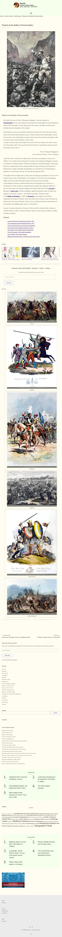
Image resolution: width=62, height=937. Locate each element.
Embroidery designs (31, 817)
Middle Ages (17, 16)
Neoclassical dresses (48, 821)
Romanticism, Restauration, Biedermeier (11, 694)
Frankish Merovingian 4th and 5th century (12, 751)
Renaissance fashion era (49, 823)
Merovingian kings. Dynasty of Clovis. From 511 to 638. (17, 795)
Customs (4, 817)
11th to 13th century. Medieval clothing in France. (20, 228)
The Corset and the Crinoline (9, 736)
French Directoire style (40, 817)
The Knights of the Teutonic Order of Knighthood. (20, 230)
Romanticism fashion (18, 826)
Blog (3, 919)
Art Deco (4, 704)
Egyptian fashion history (7, 730)
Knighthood (44, 619)
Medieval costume (50, 619)
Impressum (4, 913)
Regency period (35, 823)
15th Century (10, 619)
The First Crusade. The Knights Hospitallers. (19, 232)
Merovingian (5, 673)
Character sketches (38, 619)
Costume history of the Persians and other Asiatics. (14, 749)
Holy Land (14, 191)
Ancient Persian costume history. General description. (14, 740)
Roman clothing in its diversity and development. (13, 763)
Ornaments (55, 821)
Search (4, 710)
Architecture (19, 814)
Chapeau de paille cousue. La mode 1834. (48, 636)
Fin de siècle (5, 700)
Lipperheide (10, 821)
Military (29, 619)
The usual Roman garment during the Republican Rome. (46, 853)
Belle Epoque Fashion (22, 815)
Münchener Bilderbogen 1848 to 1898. (11, 759)
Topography (40, 826)
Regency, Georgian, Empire (8, 692)
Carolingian (15, 619)
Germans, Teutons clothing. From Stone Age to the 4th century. (17, 755)
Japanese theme (39, 819)
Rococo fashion (7, 826)
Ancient (3, 669)
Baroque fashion (14, 815)
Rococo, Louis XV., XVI (7, 687)
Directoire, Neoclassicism (8, 689)
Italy (21, 619)
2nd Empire (4, 696)
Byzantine (4, 671)
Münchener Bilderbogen (36, 821)
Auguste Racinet (45, 814)
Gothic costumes (50, 817)
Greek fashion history (7, 732)
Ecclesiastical (23, 817)
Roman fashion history (7, 743)
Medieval (4, 677)
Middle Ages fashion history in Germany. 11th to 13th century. (23, 236)
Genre (19, 619)
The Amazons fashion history (9, 745)
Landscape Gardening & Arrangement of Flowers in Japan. (46, 779)
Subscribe (8, 282)
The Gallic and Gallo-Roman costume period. (13, 747)
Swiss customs (30, 826)
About (3, 900)
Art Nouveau (5, 702)
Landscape (54, 819)
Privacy (3, 908)
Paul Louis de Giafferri (20, 823)
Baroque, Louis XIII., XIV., (8, 685)
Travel (49, 825)
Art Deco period (29, 814)
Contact (4, 902)
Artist (37, 814)
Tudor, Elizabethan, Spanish (8, 683)
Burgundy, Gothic (6, 679)
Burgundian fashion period (34, 815)
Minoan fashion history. (7, 734)
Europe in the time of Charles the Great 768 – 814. (20, 221)
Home (1, 16)
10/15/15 (3, 27)
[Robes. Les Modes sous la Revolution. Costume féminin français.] (11, 252)
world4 (8, 27)
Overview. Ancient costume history (10, 761)
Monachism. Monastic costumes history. (11, 757)
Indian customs (30, 819)
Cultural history (53, 815)
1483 (7, 619)
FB (32, 927)
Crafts (48, 815)
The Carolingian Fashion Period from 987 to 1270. (20, 223)
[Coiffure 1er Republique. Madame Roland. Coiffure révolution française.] (50, 252)
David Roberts (9, 817)
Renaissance (5, 681)
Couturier (44, 815)
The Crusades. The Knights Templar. (17, 234)
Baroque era (5, 815)
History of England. (15, 819)
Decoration (16, 817)
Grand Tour (6, 819)
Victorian (4, 698)
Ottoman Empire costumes (8, 823)
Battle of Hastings (13, 196)
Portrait (28, 823)
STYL (25, 826)
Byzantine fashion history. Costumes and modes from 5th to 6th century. (19, 753)
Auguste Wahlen (54, 813)
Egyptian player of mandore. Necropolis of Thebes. (17, 844)
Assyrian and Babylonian (8, 738)
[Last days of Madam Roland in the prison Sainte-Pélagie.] (31, 252)
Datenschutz (5, 911)
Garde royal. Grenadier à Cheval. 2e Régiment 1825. (16, 636)
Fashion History (9, 16)
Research (4, 921)
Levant (4, 821)
